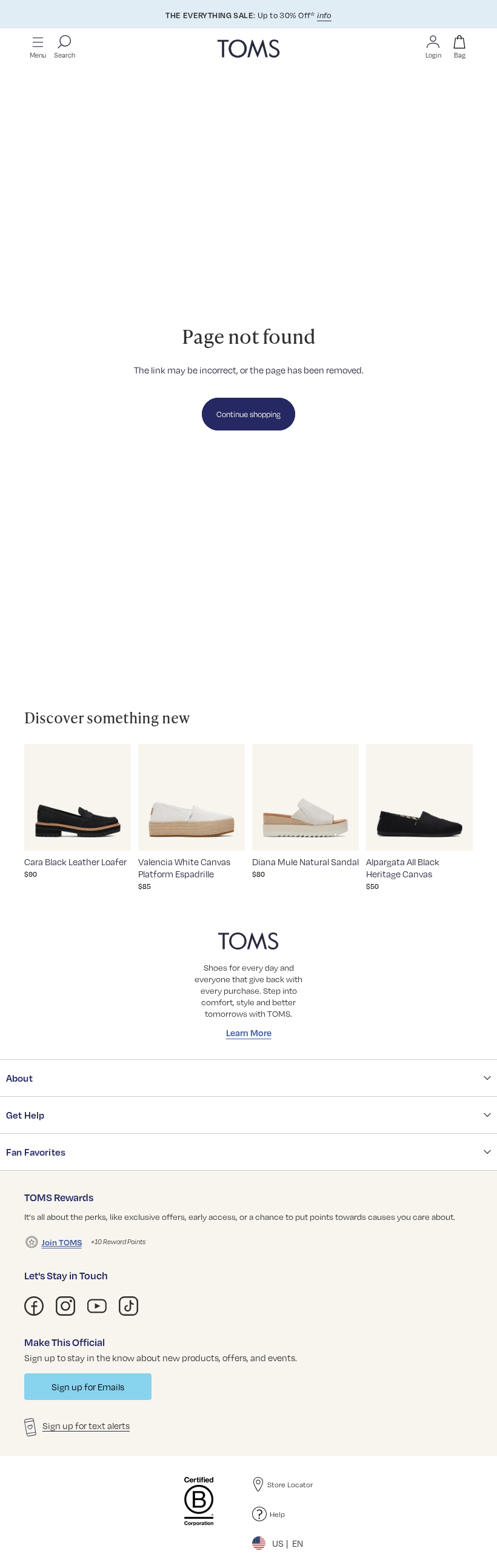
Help (277, 1514)
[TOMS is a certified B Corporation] (198, 1501)
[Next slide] (118, 797)
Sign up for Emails (88, 1387)
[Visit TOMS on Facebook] (34, 1306)
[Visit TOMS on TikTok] (128, 1306)
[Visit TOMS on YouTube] (97, 1306)
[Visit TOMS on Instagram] (65, 1306)
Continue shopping (248, 414)
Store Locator (290, 1484)
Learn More (249, 1032)
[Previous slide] (37, 797)
